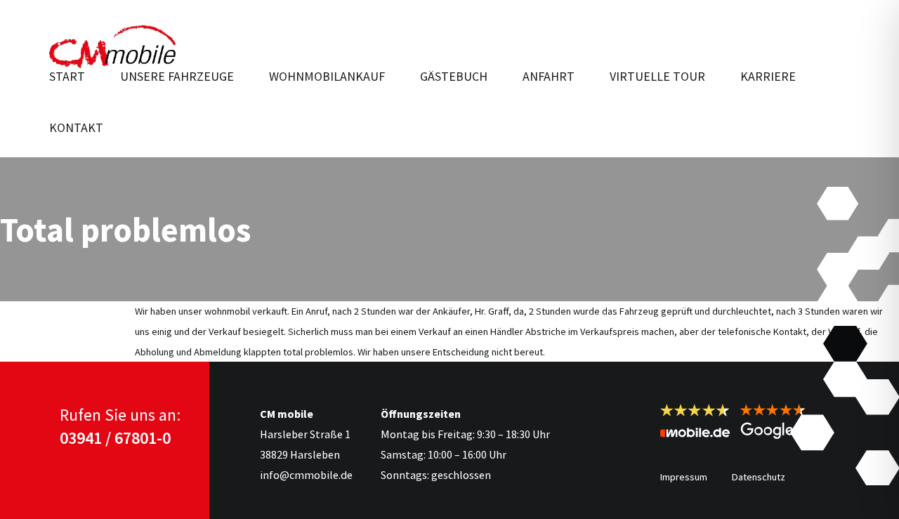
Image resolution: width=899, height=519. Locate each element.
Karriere (768, 76)
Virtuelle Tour (657, 76)
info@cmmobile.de (306, 475)
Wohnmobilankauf (327, 76)
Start (67, 76)
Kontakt (76, 127)
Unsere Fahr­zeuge (177, 76)
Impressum (683, 477)
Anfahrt (549, 76)
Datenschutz (758, 477)
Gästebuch (453, 76)
